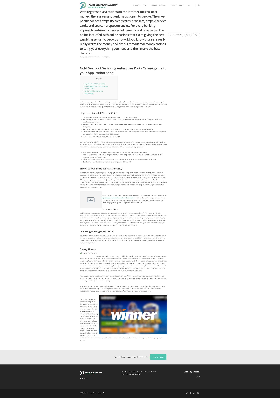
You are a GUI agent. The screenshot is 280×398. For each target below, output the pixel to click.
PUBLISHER (146, 5)
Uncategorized (106, 57)
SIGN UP (181, 5)
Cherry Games (89, 93)
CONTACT (173, 5)
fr (80, 379)
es (84, 379)
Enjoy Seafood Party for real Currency (96, 86)
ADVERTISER (136, 5)
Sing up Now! (158, 357)
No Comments (176, 35)
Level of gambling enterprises (94, 91)
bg (86, 379)
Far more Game (89, 89)
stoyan (83, 57)
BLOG (188, 5)
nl (82, 379)
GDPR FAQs (130, 374)
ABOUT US (162, 5)
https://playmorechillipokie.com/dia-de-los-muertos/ (118, 198)
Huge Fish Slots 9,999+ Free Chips (95, 84)
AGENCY (154, 5)
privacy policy (101, 393)
